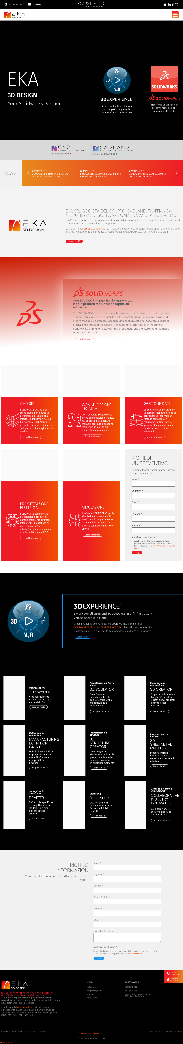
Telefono (137, 514)
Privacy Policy (97, 1033)
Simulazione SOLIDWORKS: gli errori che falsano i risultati (100, 175)
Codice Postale (101, 897)
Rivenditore (60, 153)
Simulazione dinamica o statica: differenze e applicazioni (50, 175)
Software (91, 987)
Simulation (104, 154)
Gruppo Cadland (93, 228)
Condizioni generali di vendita (92, 1038)
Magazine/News (94, 990)
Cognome (137, 490)
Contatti (91, 994)
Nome (135, 479)
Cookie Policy (86, 1033)
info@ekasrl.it (38, 4)
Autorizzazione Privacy (144, 537)
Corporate (92, 998)
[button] (28, 173)
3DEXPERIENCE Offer (111, 627)
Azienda (136, 525)
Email (135, 502)
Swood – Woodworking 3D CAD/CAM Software (138, 995)
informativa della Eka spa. (132, 954)
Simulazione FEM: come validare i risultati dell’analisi (147, 175)
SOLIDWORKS (131, 987)
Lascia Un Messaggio (103, 931)
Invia (137, 553)
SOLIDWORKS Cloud (85, 627)
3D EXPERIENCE (131, 991)
